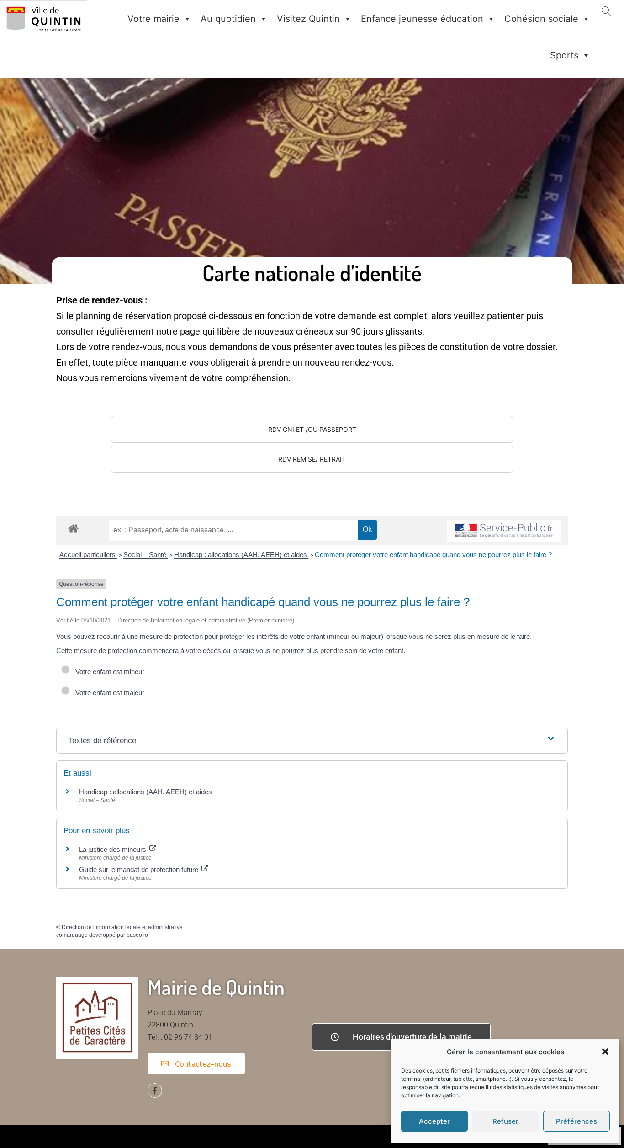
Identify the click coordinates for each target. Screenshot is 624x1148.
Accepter (434, 1121)
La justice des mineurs (113, 849)
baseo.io (137, 935)
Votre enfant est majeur (108, 692)
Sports (564, 55)
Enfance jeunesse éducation (422, 18)
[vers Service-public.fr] (504, 531)
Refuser (505, 1121)
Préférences (576, 1121)
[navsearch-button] (606, 12)
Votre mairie (153, 18)
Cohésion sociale (541, 18)
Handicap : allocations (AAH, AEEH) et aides (241, 554)
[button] (605, 1051)
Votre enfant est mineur (108, 671)
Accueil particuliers (88, 554)
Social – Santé (145, 554)
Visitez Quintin (308, 18)
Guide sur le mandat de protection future (139, 869)
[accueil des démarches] (73, 528)
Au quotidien (228, 18)
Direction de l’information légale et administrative (122, 927)
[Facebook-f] (155, 1090)
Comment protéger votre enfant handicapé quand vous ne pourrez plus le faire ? (433, 554)
